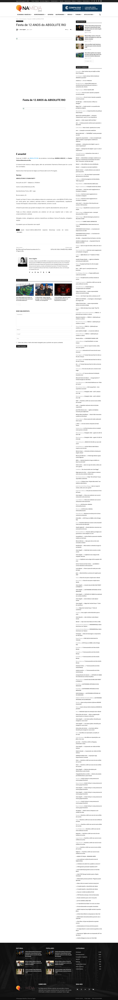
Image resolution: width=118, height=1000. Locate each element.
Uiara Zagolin (23, 29)
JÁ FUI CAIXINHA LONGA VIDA (84, 900)
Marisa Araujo (52, 229)
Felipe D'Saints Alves (81, 291)
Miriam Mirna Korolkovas (82, 414)
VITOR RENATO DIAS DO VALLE (83, 229)
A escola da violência (94, 331)
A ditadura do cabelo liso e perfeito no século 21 (88, 864)
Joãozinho (78, 833)
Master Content (79, 170)
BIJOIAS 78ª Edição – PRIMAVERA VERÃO (86, 856)
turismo (66, 229)
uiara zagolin (19, 232)
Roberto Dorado (79, 751)
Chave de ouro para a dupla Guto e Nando (90, 577)
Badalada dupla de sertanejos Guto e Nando (90, 711)
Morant (77, 158)
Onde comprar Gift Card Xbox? (89, 120)
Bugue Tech (78, 106)
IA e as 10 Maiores (87, 80)
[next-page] (20, 304)
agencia (78, 120)
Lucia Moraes (79, 568)
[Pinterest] (42, 33)
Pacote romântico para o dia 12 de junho (87, 897)
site (62, 229)
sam (77, 130)
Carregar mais (88, 61)
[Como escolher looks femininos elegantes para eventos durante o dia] (80, 46)
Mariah (77, 621)
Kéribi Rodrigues (80, 693)
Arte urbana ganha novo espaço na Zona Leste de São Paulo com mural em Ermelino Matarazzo (24, 299)
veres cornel (79, 203)
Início (17, 19)
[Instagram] (94, 1)
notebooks (78, 144)
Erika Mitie (78, 518)
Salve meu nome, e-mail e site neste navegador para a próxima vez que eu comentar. (40, 342)
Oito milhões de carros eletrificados (89, 164)
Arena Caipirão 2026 (89, 89)
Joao (77, 573)
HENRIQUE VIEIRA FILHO (81, 755)
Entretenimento (23, 19)
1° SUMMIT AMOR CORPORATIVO (89, 221)
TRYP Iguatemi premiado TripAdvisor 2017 (87, 866)
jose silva (78, 742)
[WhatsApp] (27, 33)
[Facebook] (92, 1)
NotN (77, 400)
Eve (76, 364)
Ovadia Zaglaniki (80, 527)
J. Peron (77, 423)
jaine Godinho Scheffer (81, 331)
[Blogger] (77, 989)
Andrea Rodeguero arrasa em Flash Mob (87, 938)
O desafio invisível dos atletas (94, 186)
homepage (78, 633)
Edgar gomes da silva (81, 472)
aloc (77, 123)
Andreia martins (80, 670)
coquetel (22, 229)
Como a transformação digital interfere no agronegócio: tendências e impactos (88, 139)
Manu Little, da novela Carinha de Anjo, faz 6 (88, 883)
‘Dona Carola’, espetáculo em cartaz (91, 127)
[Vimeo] (99, 1)
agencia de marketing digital (83, 115)
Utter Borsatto (79, 617)
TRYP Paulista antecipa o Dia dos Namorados (88, 895)
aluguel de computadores (82, 138)
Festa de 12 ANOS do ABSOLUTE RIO (33, 229)
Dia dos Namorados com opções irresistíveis (87, 906)
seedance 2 (78, 80)
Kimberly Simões (80, 665)
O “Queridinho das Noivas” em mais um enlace (88, 903)
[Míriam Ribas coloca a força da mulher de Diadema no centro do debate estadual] (80, 38)
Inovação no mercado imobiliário (88, 130)
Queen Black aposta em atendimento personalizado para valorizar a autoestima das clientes (86, 85)
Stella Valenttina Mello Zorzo (91, 183)
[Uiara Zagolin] (17, 29)
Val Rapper (78, 810)
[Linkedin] (34, 33)
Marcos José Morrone (81, 455)
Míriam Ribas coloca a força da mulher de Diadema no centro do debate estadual (93, 37)
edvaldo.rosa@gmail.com (82, 241)
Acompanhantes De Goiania (82, 675)
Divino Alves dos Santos (81, 714)
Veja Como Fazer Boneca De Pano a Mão (91, 621)
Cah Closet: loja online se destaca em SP (90, 296)
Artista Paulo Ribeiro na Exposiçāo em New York (88, 914)
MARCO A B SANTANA (81, 299)
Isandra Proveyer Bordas (81, 259)
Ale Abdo (78, 238)
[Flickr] (32, 272)
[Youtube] (101, 1)
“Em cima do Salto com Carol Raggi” (90, 469)
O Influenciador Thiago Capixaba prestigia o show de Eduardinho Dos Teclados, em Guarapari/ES (43, 299)
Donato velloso (79, 338)
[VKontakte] (93, 989)
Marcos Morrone (80, 541)
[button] (100, 14)
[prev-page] (17, 304)
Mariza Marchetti (80, 133)
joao (77, 268)
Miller (77, 460)
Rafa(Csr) (78, 851)
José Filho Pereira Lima (81, 410)
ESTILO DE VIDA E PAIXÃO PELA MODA (61, 249)
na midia (58, 229)
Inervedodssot (79, 536)
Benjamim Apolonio (80, 317)
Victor (77, 760)
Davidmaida (79, 545)
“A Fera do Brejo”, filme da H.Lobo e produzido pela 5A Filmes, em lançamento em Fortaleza (62, 299)
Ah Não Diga (79, 101)
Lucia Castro (79, 189)
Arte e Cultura (19, 295)
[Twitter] (96, 1)
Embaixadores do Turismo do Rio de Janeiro (87, 926)
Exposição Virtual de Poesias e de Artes (91, 238)
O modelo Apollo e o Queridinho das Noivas (87, 886)
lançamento (45, 229)
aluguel (78, 148)
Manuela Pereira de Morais (82, 378)
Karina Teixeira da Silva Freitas (83, 564)
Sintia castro (79, 465)
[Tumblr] (43, 272)
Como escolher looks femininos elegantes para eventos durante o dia (93, 46)
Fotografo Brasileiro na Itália (83, 774)
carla (77, 405)
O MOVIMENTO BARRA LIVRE (91, 338)
